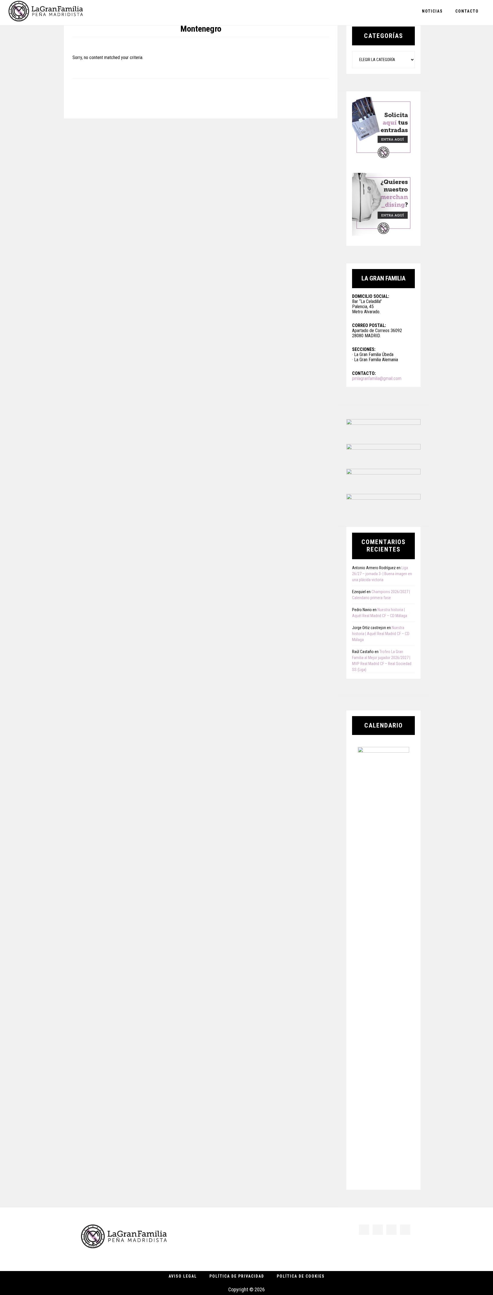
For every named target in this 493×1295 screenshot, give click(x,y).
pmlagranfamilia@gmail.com (376, 378)
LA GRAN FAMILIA (46, 12)
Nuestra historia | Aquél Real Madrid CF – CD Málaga (380, 633)
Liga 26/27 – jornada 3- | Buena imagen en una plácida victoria (382, 573)
